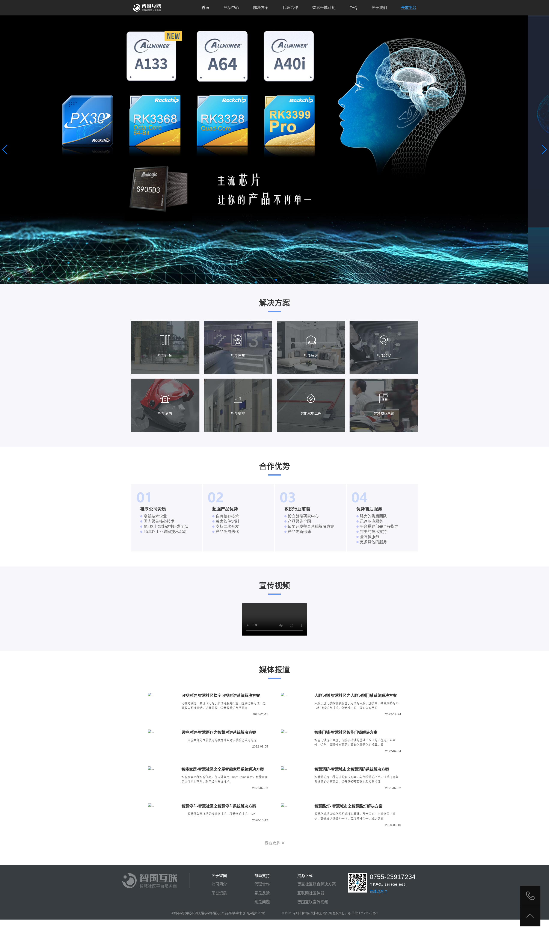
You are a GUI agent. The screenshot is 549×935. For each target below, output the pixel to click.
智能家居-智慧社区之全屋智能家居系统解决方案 (222, 769)
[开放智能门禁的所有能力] (274, 149)
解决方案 (260, 8)
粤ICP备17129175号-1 (363, 913)
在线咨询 (377, 891)
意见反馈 (262, 893)
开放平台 (408, 8)
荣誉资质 (219, 893)
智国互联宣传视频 (312, 902)
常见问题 (262, 902)
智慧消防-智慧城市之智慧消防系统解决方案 (351, 769)
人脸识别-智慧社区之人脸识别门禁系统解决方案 (355, 695)
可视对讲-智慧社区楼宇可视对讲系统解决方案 (220, 695)
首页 (205, 8)
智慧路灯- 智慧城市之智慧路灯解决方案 (348, 806)
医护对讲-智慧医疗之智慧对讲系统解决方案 (218, 732)
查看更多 (273, 843)
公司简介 (219, 884)
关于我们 (379, 8)
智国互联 (147, 7)
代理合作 (290, 8)
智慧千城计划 (323, 8)
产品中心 (231, 8)
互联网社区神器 (310, 893)
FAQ (353, 8)
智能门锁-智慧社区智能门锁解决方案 (345, 732)
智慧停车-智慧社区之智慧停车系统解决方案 (218, 806)
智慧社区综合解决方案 (316, 884)
